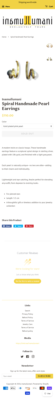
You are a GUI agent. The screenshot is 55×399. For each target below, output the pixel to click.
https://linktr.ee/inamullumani (27, 343)
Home (4, 37)
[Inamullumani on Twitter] (22, 357)
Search (27, 311)
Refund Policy (27, 317)
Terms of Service (27, 327)
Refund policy (27, 331)
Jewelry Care (27, 324)
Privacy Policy (27, 314)
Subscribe (44, 376)
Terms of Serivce (27, 321)
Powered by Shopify (41, 384)
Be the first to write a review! (27, 281)
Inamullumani (26, 384)
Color (4, 121)
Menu (7, 6)
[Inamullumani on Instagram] (33, 357)
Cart (51, 6)
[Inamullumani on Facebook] (27, 357)
